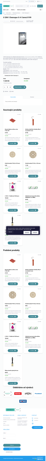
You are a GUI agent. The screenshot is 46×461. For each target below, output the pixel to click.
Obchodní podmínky (6, 1)
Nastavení (10, 231)
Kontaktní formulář (37, 427)
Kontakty (4, 421)
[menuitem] (6, 10)
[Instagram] (32, 423)
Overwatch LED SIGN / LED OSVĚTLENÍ (22, 418)
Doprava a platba (6, 425)
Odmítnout (27, 232)
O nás (4, 423)
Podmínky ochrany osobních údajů (9, 419)
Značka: (29, 21)
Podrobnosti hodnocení (19, 21)
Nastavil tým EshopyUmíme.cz (37, 458)
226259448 (36, 418)
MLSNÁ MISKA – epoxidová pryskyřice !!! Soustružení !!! (22, 425)
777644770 (36, 420)
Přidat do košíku (18, 87)
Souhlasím (35, 232)
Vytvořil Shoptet (40, 457)
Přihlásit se (12, 445)
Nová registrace (12, 448)
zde (30, 229)
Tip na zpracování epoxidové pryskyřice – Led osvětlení (22, 421)
